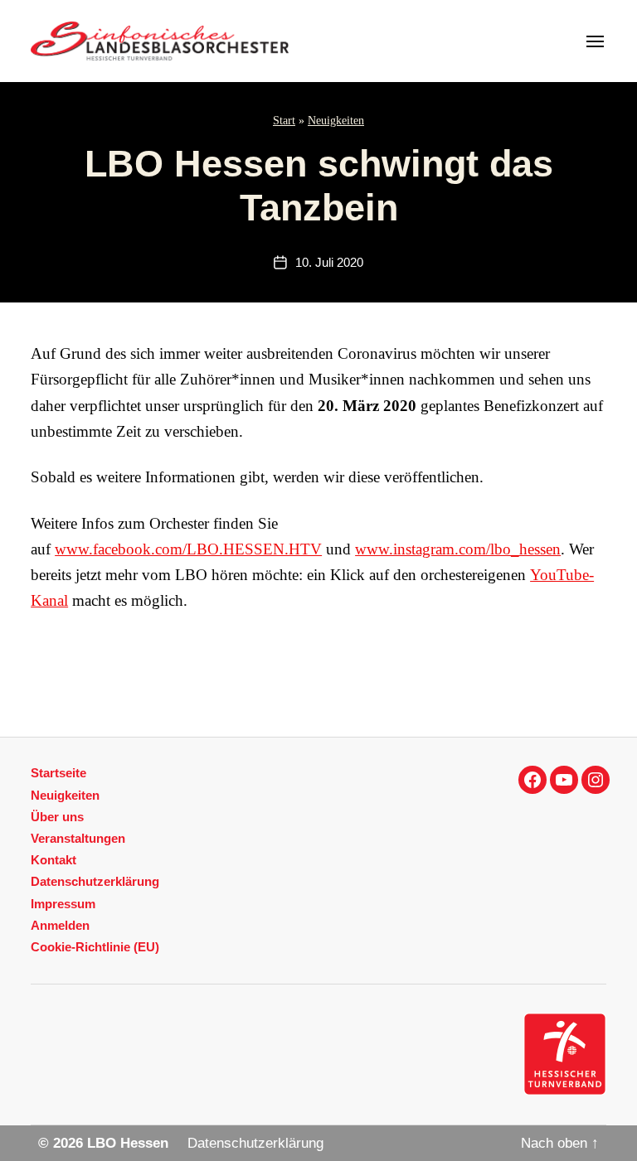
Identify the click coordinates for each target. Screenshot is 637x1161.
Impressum (63, 904)
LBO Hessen (127, 1143)
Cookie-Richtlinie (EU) (95, 947)
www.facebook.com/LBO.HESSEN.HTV (188, 549)
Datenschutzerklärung (95, 881)
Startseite (58, 773)
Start (284, 120)
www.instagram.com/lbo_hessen (458, 549)
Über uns (57, 817)
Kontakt (53, 860)
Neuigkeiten (336, 120)
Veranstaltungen (78, 838)
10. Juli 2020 (329, 262)
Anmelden (60, 925)
